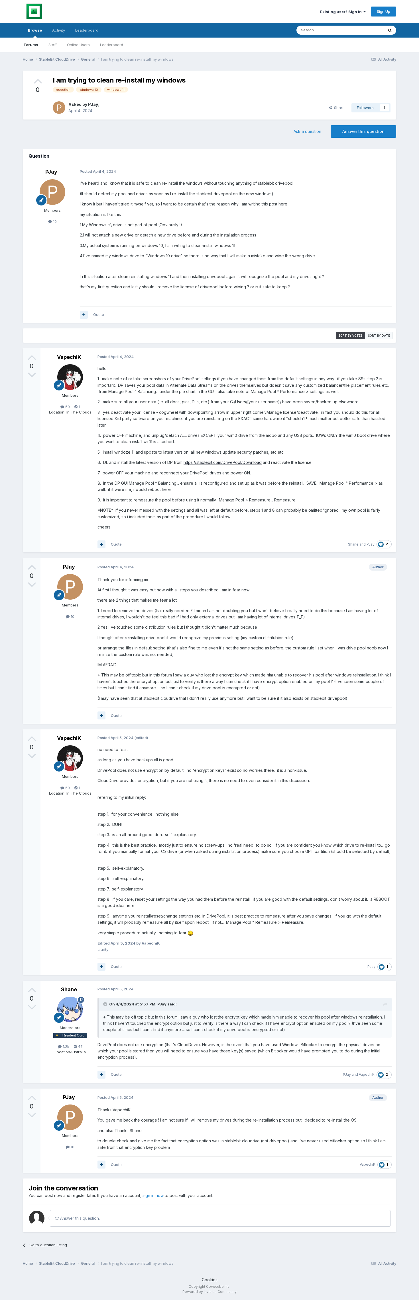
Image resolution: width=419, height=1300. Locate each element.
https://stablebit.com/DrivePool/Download (223, 462)
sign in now (153, 1195)
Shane (353, 544)
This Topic (367, 30)
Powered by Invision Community (209, 1291)
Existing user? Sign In (341, 11)
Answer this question (363, 131)
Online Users (78, 44)
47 (80, 1046)
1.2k (65, 1046)
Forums (31, 44)
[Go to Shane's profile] (70, 1009)
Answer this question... (80, 1218)
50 (67, 406)
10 (54, 221)
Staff (52, 44)
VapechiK (69, 357)
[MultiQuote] (84, 315)
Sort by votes (350, 335)
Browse (35, 30)
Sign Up (383, 11)
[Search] (390, 30)
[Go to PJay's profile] (59, 107)
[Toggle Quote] (105, 1004)
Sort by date (379, 335)
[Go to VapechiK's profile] (70, 377)
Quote (98, 314)
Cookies (209, 1279)
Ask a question (307, 131)
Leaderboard (111, 44)
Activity (58, 30)
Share (338, 107)
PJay (93, 104)
